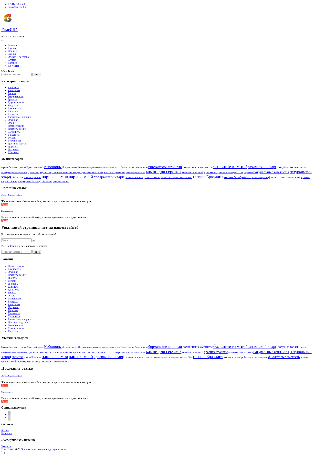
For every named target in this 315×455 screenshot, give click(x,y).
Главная (12, 45)
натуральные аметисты (271, 172)
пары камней (81, 176)
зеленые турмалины (135, 172)
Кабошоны (53, 167)
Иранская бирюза (34, 167)
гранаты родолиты (39, 172)
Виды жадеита (7, 211)
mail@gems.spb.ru (17, 7)
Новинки (13, 51)
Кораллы (13, 111)
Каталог (12, 48)
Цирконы (13, 146)
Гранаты (12, 99)
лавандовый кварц (235, 173)
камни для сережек (163, 171)
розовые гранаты (152, 177)
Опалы (12, 122)
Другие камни (16, 102)
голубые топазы (288, 167)
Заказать (6, 446)
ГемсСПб (9, 29)
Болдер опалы (15, 96)
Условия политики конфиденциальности (43, 449)
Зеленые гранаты (17, 167)
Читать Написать (6, 432)
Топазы (12, 137)
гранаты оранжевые (19, 172)
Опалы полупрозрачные (90, 167)
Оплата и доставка (18, 56)
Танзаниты (14, 134)
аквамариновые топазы (111, 167)
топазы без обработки (238, 177)
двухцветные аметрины (89, 172)
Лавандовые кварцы (19, 117)
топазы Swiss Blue (183, 177)
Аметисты (13, 87)
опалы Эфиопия (32, 177)
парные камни (55, 176)
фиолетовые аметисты (284, 177)
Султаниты (14, 131)
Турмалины (14, 140)
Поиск (37, 74)
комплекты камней (192, 172)
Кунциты (13, 114)
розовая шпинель (134, 177)
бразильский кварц (261, 167)
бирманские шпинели (165, 167)
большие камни (229, 166)
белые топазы (141, 167)
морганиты (248, 172)
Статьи (12, 59)
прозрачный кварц (109, 177)
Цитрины (13, 149)
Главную (15, 246)
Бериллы (5, 167)
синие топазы (168, 177)
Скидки (12, 54)
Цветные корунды (18, 143)
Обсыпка (13, 120)
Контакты (13, 65)
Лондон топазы (69, 167)
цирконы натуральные (36, 181)
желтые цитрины (114, 172)
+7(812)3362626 (16, 4)
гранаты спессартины (64, 172)
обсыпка (17, 177)
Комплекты (14, 108)
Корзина (12, 62)
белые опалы (127, 167)
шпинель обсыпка (61, 181)
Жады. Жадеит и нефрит (11, 195)
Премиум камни (17, 128)
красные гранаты (216, 172)
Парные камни (16, 125)
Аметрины (14, 90)
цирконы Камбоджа (11, 181)
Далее (4, 204)
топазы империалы (260, 177)
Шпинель (13, 152)
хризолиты (305, 178)
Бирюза (12, 93)
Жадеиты (13, 105)
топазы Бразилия (208, 176)
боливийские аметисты (198, 167)
